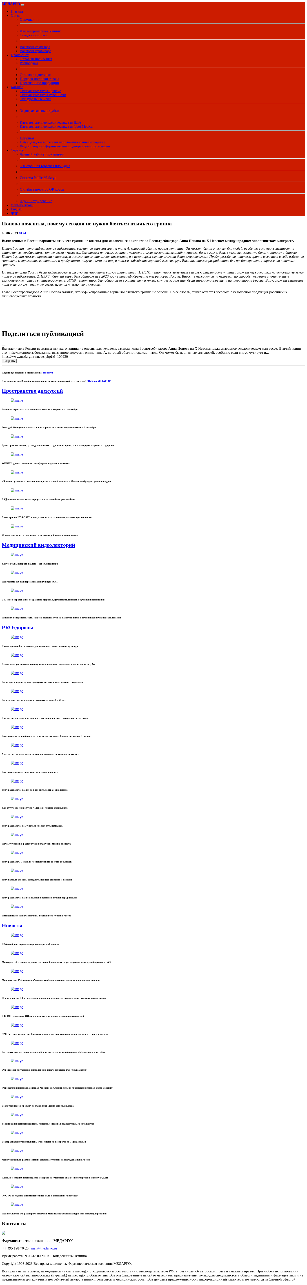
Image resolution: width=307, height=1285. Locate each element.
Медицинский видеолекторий (38, 545)
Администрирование (36, 201)
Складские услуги (34, 35)
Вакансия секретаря (35, 47)
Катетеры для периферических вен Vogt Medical (56, 126)
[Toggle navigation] (22, 5)
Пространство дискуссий (32, 391)
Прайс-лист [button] (20, 55)
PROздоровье (18, 627)
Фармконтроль (22, 205)
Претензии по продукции (39, 83)
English (16, 209)
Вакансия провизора (35, 51)
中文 (14, 213)
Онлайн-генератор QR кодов (42, 189)
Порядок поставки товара (39, 79)
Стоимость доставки (35, 75)
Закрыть (9, 361)
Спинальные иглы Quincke (40, 91)
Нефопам (27, 138)
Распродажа (29, 63)
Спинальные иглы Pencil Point (43, 95)
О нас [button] (15, 15)
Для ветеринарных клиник (40, 31)
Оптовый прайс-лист (36, 59)
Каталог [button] (17, 87)
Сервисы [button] (17, 150)
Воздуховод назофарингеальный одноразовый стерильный (65, 146)
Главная (17, 11)
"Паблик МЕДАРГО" (99, 381)
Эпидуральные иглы (35, 99)
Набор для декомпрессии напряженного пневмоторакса (62, 142)
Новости (48, 372)
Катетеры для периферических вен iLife (50, 122)
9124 (22, 233)
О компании (29, 19)
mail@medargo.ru (44, 1248)
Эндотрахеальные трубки (39, 111)
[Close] (3, 345)
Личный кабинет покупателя (42, 154)
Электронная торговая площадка (45, 166)
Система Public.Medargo (38, 178)
